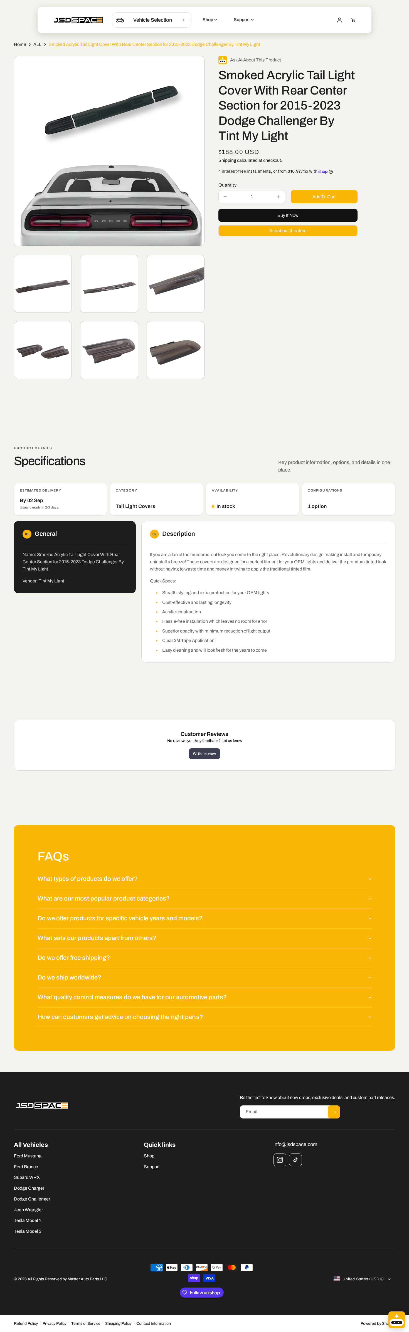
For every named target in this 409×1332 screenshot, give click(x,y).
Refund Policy (26, 1323)
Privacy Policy (54, 1323)
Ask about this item (288, 230)
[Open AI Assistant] (396, 1319)
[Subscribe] (334, 1111)
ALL (37, 44)
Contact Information (153, 1323)
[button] (353, 20)
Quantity (227, 185)
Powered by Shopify (378, 1323)
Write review (204, 753)
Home (20, 44)
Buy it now (288, 215)
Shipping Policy (118, 1323)
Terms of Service (85, 1323)
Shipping (227, 160)
